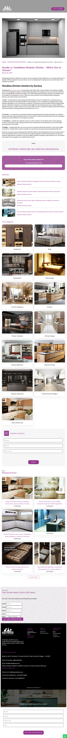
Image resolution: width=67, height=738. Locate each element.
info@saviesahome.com (13, 663)
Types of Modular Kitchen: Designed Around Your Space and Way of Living (38, 181)
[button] (33, 577)
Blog (54, 631)
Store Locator (57, 633)
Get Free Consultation (12, 619)
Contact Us (56, 636)
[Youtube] (8, 648)
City (3, 614)
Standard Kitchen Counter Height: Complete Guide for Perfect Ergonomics (38, 191)
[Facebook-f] (2, 648)
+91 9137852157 (20, 678)
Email (4, 610)
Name (4, 603)
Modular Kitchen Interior (16, 62)
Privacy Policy (44, 633)
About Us (43, 631)
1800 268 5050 (17, 660)
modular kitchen (16, 90)
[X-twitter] (6, 648)
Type (4, 616)
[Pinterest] (10, 648)
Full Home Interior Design (31, 632)
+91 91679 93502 (22, 675)
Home (4, 62)
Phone (4, 607)
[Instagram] (4, 648)
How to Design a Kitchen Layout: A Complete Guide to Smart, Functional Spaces (40, 211)
